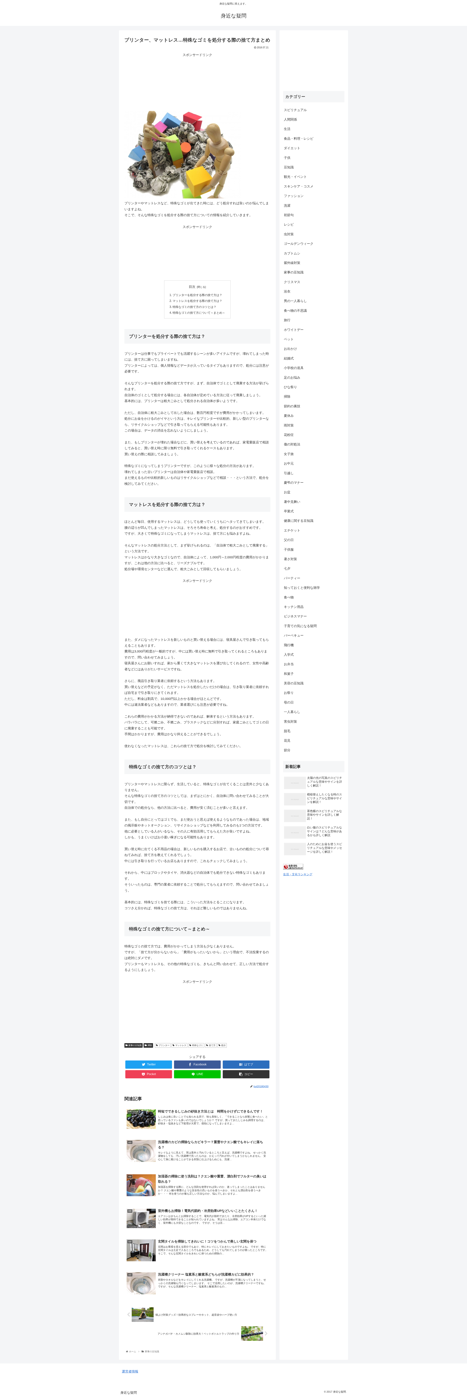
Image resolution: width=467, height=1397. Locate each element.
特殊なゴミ (197, 1045)
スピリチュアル (295, 110)
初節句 (289, 215)
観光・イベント (295, 177)
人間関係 (290, 119)
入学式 (289, 654)
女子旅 (289, 454)
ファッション (294, 196)
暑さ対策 (290, 559)
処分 (223, 1045)
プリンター (164, 1045)
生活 (287, 129)
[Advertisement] (197, 83)
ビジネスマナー (295, 616)
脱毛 (287, 731)
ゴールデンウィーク (298, 244)
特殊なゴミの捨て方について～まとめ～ (199, 312)
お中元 (289, 463)
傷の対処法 (292, 444)
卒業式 (289, 511)
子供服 (289, 549)
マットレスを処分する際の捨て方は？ (197, 300)
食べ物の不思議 (295, 310)
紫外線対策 (292, 263)
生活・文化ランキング (297, 874)
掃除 (150, 1045)
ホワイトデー (294, 330)
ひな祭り (290, 387)
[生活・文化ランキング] (293, 868)
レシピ (289, 224)
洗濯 (287, 205)
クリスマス (292, 282)
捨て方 (212, 1045)
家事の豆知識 (135, 1045)
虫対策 (289, 234)
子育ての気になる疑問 (300, 626)
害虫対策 (290, 721)
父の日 (289, 540)
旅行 (287, 320)
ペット (289, 339)
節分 (287, 750)
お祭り (289, 693)
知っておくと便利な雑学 (302, 588)
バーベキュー (294, 635)
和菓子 (289, 674)
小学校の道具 (294, 368)
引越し (289, 473)
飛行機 (289, 645)
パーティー (292, 578)
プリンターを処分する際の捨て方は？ (197, 295)
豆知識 (289, 167)
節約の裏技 (292, 406)
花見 (287, 740)
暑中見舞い (292, 502)
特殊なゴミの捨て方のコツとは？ (194, 306)
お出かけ (290, 349)
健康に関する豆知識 (298, 521)
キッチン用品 (294, 607)
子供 (287, 158)
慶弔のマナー (294, 482)
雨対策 (289, 425)
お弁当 (289, 664)
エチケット (292, 530)
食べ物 (289, 597)
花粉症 (289, 435)
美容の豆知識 (294, 683)
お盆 (287, 492)
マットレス (180, 1045)
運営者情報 (130, 1371)
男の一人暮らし (295, 301)
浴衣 (287, 291)
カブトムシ (292, 253)
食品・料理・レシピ (298, 138)
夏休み (289, 416)
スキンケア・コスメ (298, 186)
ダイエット (292, 148)
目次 (192, 287)
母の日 (289, 702)
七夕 (287, 568)
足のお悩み (292, 377)
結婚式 (289, 358)
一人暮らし (292, 712)
